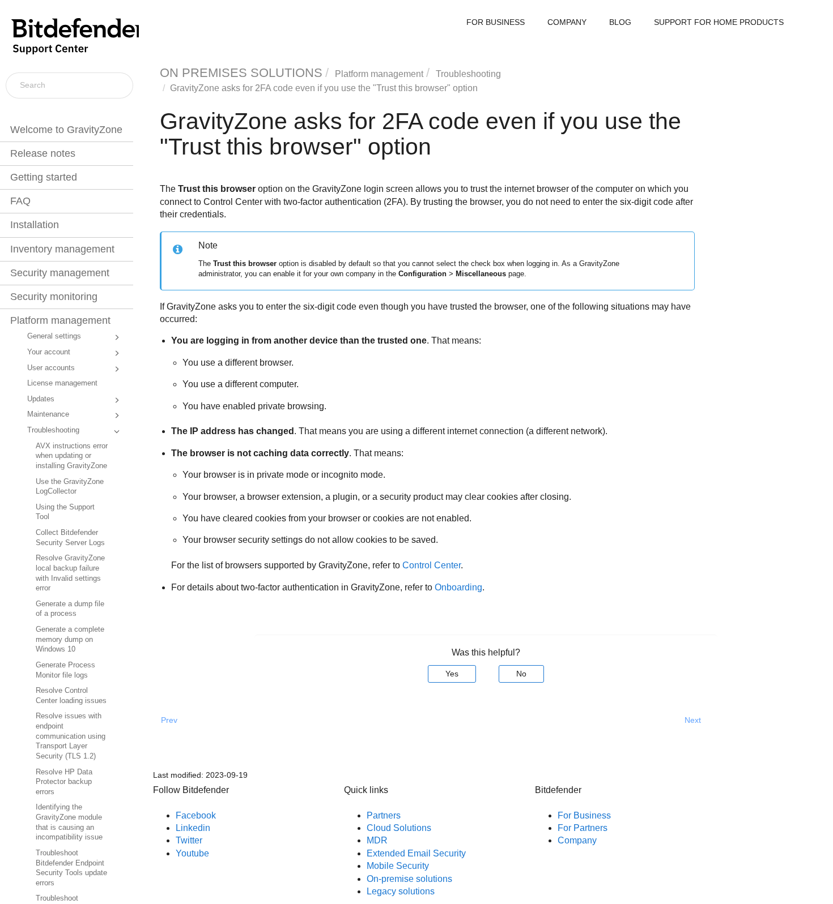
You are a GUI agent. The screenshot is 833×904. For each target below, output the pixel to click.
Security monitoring (53, 296)
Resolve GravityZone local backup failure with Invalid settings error (70, 573)
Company (577, 840)
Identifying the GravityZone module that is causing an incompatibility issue (69, 822)
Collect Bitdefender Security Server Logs (70, 538)
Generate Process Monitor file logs (65, 670)
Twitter (189, 840)
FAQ (20, 201)
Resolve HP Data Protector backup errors (64, 782)
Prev (169, 720)
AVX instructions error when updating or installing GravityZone (72, 456)
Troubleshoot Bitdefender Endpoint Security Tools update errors (71, 868)
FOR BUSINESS (495, 22)
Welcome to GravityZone (66, 129)
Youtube (192, 853)
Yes (451, 673)
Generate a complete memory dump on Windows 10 (70, 639)
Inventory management (62, 249)
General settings (54, 336)
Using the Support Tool (65, 512)
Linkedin (193, 828)
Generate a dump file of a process (70, 609)
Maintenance (48, 414)
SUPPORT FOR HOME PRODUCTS (719, 22)
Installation (34, 224)
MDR (377, 840)
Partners (384, 815)
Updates (40, 399)
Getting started (43, 177)
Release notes (42, 153)
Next (693, 720)
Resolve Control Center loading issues (71, 696)
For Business (584, 815)
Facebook (196, 815)
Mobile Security (398, 866)
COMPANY (566, 22)
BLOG (620, 22)
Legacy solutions (401, 891)
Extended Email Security (416, 853)
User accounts (51, 368)
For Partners (582, 828)
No (521, 673)
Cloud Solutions (399, 828)
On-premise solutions (409, 879)
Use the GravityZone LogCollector (70, 487)
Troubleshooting (53, 430)
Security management (59, 273)
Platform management (60, 320)
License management (62, 383)
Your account (48, 352)
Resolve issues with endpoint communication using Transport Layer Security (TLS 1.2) (70, 736)
